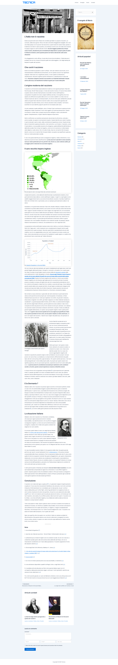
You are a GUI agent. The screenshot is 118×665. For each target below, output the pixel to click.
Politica (35, 621)
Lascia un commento (29, 621)
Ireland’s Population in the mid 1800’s (35, 265)
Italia (79, 141)
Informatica (80, 139)
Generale (80, 137)
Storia (38, 621)
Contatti (93, 2)
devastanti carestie (60, 272)
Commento (27, 631)
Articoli (76, 2)
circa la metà (29, 557)
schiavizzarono (53, 452)
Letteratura (80, 143)
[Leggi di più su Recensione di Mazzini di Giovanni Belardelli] (54, 605)
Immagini (82, 2)
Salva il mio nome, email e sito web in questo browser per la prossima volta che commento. (44, 645)
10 (27, 493)
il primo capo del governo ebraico (38, 432)
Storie (87, 2)
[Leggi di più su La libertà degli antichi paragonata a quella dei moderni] (33, 605)
